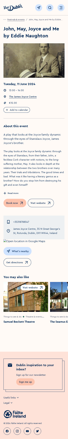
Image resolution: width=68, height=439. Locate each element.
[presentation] (5, 19)
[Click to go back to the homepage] (13, 8)
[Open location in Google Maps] (34, 241)
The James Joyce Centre (23, 96)
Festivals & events (16, 19)
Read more (13, 193)
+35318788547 (21, 221)
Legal (6, 402)
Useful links (9, 397)
